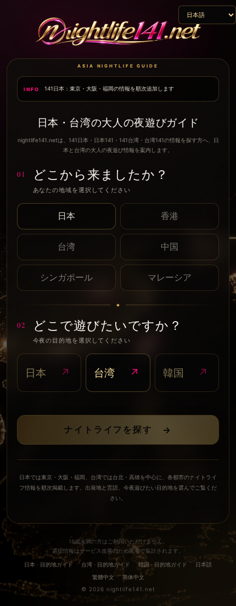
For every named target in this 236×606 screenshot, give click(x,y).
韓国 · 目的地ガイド (162, 564)
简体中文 (133, 577)
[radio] (66, 216)
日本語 (203, 564)
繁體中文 (103, 577)
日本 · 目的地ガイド (48, 564)
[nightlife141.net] (118, 32)
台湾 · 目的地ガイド (105, 564)
